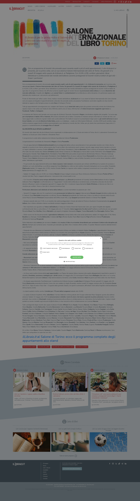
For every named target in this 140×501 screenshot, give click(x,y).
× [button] (100, 238)
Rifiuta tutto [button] (63, 257)
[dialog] (70, 250)
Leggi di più (89, 244)
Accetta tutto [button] (77, 257)
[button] (70, 261)
